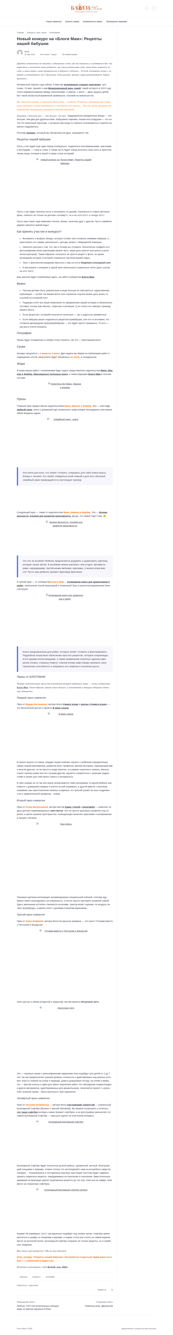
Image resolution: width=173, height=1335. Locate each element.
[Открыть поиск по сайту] (153, 8)
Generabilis (88, 807)
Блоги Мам (88, 277)
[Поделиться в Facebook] (19, 1290)
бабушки (23, 1277)
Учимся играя (70, 704)
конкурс (30, 133)
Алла (26, 51)
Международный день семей (64, 88)
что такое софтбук (27, 1112)
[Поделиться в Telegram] (23, 1290)
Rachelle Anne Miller (57, 1266)
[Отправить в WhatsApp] (33, 1290)
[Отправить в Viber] (28, 1290)
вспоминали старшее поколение (82, 84)
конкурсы (36, 1277)
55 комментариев (69, 54)
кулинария (50, 1277)
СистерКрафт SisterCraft (81, 1105)
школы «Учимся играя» (94, 704)
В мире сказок (61, 708)
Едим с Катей (72, 807)
